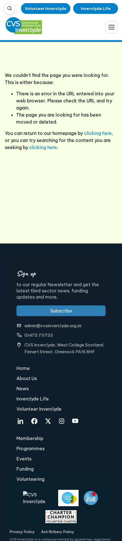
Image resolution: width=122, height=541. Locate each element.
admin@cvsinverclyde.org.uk (53, 325)
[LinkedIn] (20, 421)
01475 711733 (38, 335)
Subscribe (61, 311)
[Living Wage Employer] (68, 498)
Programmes (30, 448)
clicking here (98, 133)
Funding (25, 469)
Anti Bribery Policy (57, 531)
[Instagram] (61, 421)
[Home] (20, 28)
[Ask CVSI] (9, 8)
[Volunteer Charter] (61, 516)
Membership (29, 438)
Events (23, 459)
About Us (26, 378)
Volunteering (30, 479)
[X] (48, 421)
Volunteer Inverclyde (45, 8)
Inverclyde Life (96, 8)
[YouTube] (75, 421)
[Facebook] (34, 421)
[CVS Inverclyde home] (38, 498)
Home (23, 368)
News (22, 388)
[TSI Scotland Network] (91, 498)
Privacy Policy (22, 531)
